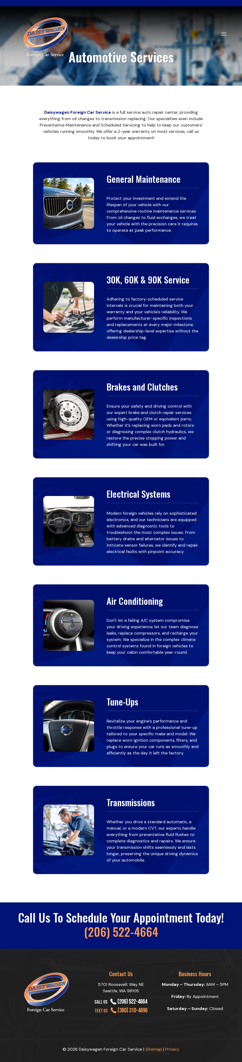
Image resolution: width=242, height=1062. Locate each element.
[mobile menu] (224, 30)
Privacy (172, 1049)
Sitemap (153, 1049)
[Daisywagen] (46, 36)
